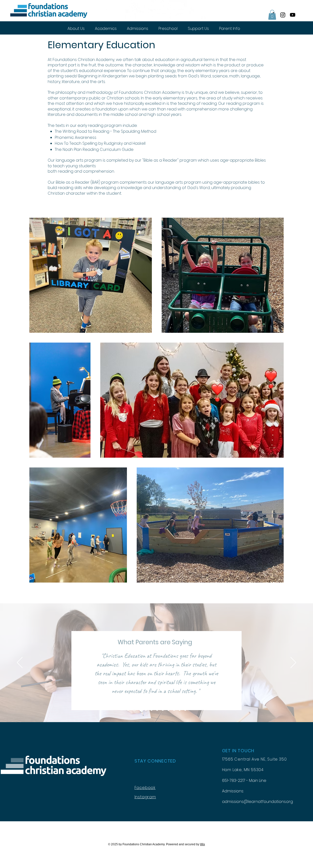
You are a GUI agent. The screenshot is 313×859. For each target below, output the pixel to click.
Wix (202, 844)
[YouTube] (292, 15)
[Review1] (128, 710)
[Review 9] (174, 710)
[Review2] (134, 710)
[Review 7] (163, 710)
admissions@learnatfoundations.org (257, 801)
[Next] (293, 663)
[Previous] (19, 663)
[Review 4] (146, 710)
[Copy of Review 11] (185, 710)
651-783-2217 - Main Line (244, 780)
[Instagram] (282, 15)
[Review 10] (179, 710)
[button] (272, 15)
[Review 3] (140, 710)
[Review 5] (151, 710)
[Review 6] (157, 710)
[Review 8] (168, 710)
